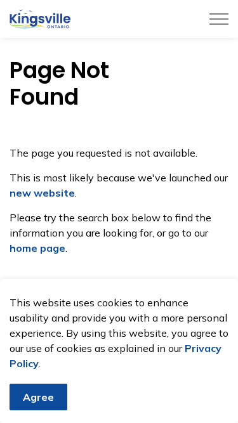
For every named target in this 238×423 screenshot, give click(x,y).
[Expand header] (219, 19)
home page (37, 248)
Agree (38, 397)
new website (42, 192)
